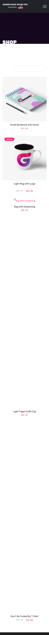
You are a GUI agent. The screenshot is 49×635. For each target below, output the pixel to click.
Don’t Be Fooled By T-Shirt (25, 616)
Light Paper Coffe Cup (24, 411)
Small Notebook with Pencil (24, 124)
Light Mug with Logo (24, 183)
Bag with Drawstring (24, 206)
